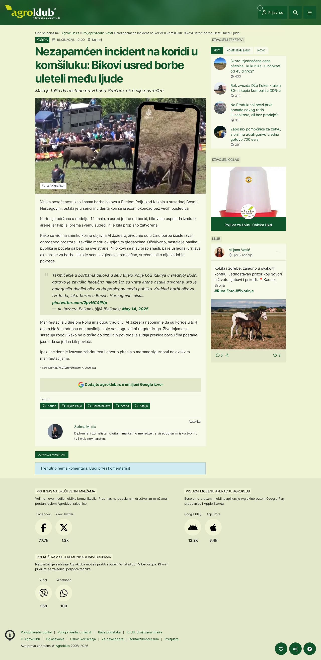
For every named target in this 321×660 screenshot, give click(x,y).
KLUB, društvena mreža (144, 632)
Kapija (143, 406)
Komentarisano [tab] (238, 50)
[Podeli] (295, 648)
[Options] (277, 251)
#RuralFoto (224, 290)
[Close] (295, 12)
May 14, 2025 (135, 308)
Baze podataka (110, 632)
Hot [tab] (217, 50)
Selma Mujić (85, 426)
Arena (124, 406)
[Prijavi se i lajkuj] (281, 648)
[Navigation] (309, 12)
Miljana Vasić (239, 250)
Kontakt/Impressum (144, 639)
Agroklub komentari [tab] (51, 454)
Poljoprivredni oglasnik (75, 632)
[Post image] (248, 324)
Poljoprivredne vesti (98, 33)
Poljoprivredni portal (37, 632)
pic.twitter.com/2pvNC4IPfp (79, 302)
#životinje (244, 290)
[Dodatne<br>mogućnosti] (309, 648)
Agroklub (63, 646)
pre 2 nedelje (243, 255)
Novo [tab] (261, 50)
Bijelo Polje (74, 406)
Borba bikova (101, 406)
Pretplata (172, 639)
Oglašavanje (55, 639)
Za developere (112, 639)
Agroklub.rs (70, 33)
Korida (51, 406)
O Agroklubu (30, 639)
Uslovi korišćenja (83, 639)
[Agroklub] (32, 11)
